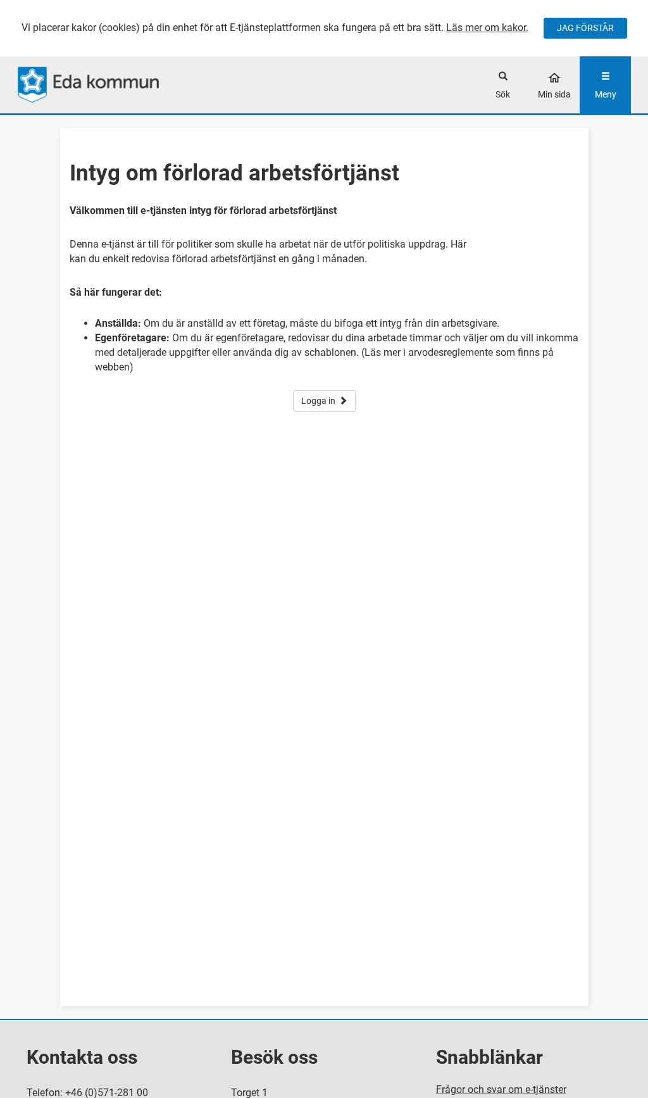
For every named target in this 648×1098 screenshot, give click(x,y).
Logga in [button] (318, 401)
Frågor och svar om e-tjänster (501, 1089)
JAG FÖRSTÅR (585, 28)
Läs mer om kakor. (487, 28)
